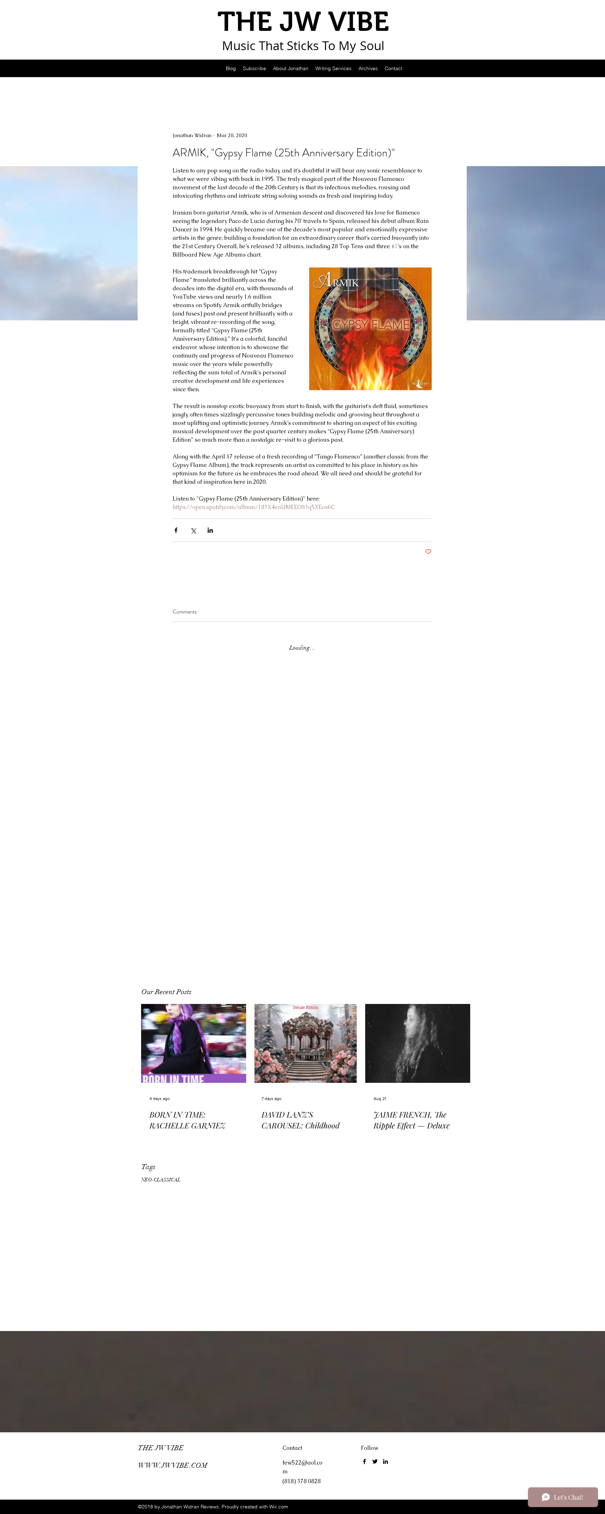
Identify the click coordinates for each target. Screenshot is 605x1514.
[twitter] (374, 1461)
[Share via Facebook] (176, 530)
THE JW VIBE (161, 1448)
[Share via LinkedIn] (210, 530)
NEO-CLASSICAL (161, 1180)
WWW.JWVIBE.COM (172, 1465)
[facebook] (364, 1461)
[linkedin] (385, 1461)
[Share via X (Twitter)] (193, 530)
